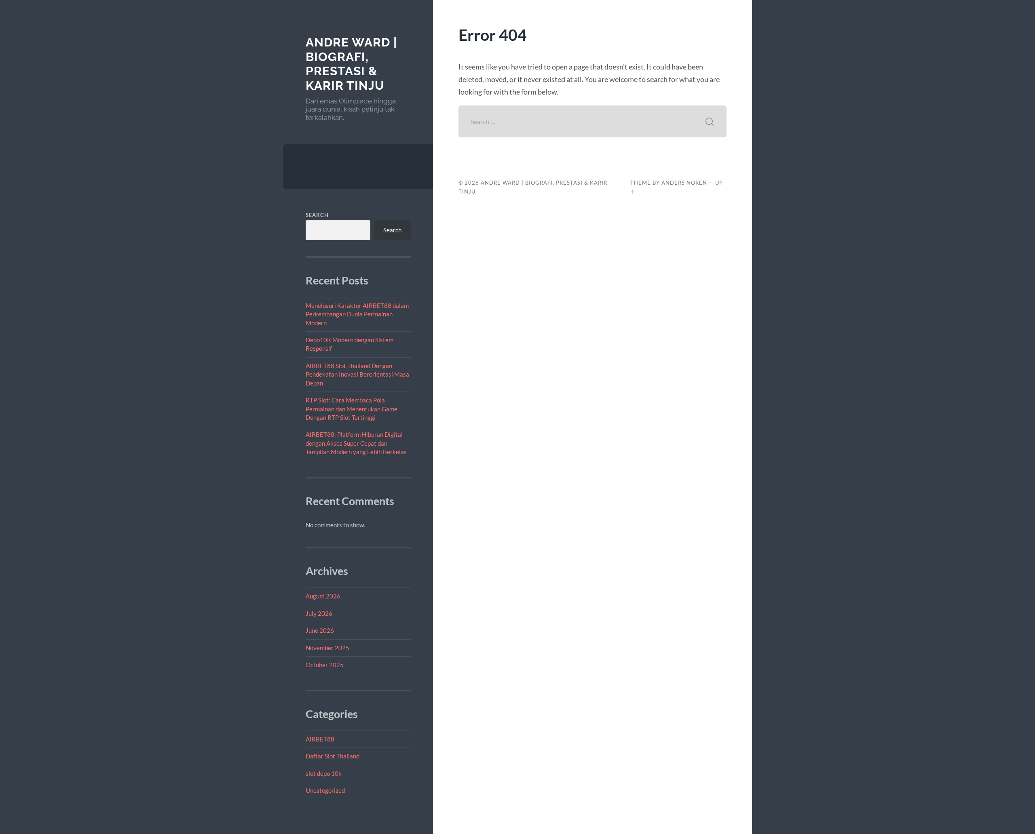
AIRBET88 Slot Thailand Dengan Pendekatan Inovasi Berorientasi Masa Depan (357, 374)
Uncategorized (325, 790)
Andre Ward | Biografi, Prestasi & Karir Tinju (351, 64)
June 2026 (320, 630)
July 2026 (319, 613)
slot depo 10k (324, 773)
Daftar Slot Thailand (332, 756)
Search (317, 215)
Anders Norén (684, 182)
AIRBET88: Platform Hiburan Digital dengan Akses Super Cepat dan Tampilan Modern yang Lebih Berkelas (356, 443)
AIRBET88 (320, 739)
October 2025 (325, 664)
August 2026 (323, 596)
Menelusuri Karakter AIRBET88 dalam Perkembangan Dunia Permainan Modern (357, 314)
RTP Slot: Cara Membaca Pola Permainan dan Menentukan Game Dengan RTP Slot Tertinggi (351, 408)
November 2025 (327, 647)
